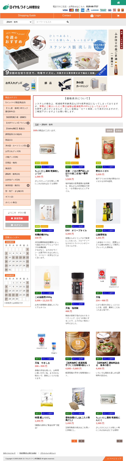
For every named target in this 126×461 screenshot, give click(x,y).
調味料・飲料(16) (12, 174)
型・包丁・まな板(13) (14, 191)
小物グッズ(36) (11, 157)
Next (103, 52)
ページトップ (115, 458)
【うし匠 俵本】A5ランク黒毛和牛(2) (16, 110)
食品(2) (8, 168)
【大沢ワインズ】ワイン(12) (17, 123)
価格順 (109, 130)
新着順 (119, 130)
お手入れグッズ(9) (13, 151)
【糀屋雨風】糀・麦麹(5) (15, 117)
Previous (7, 52)
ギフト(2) (9, 197)
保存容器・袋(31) (12, 185)
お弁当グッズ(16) (12, 180)
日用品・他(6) (11, 163)
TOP (37, 125)
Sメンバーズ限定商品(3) (15, 102)
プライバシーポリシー (48, 453)
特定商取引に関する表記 (28, 453)
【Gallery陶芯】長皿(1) (15, 129)
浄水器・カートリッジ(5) (15, 146)
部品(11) (8, 140)
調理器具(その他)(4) (13, 134)
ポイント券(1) (11, 202)
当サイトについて (9, 453)
